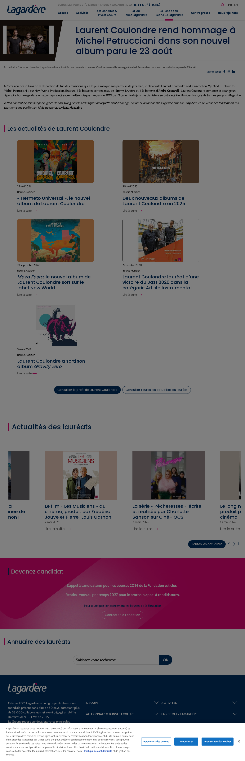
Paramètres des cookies (156, 741)
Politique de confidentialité (98, 750)
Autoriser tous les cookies (217, 741)
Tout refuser (186, 741)
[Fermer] (239, 741)
